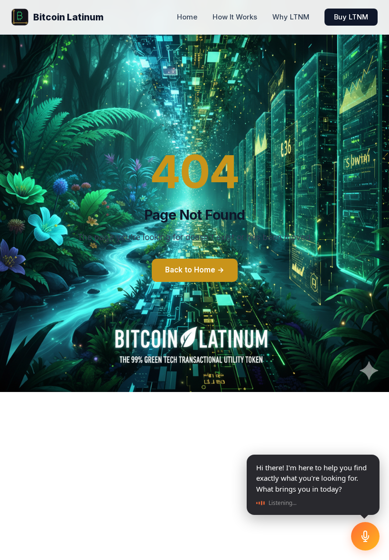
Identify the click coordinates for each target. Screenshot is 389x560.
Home (187, 17)
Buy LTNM (351, 17)
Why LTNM (290, 17)
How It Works (235, 17)
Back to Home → (194, 269)
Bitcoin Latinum (68, 17)
